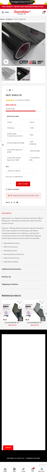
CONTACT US (8, 370)
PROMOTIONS (8, 385)
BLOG (5, 358)
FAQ (4, 374)
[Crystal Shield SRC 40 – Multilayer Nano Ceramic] (34, 310)
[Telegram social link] (17, 202)
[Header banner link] (23, 2)
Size (7, 166)
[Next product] (12, 90)
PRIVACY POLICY (9, 354)
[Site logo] (23, 12)
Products (9, 19)
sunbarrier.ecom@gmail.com (19, 411)
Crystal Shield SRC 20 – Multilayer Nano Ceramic (12, 324)
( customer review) (22, 100)
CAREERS (6, 347)
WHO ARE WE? (8, 343)
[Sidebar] (3, 145)
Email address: (7, 436)
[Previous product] (7, 90)
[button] (4, 44)
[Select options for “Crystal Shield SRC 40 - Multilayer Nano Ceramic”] (42, 307)
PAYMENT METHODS (10, 377)
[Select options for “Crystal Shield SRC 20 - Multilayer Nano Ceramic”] (20, 307)
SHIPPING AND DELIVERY (12, 381)
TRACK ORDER (8, 389)
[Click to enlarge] (6, 61)
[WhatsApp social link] (14, 202)
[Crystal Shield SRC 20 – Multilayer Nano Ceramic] (12, 310)
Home (2, 19)
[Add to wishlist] (20, 303)
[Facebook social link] (11, 202)
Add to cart (23, 184)
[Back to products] (9, 90)
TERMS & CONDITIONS (11, 350)
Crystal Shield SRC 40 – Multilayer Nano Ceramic (34, 324)
